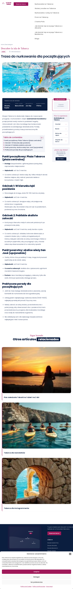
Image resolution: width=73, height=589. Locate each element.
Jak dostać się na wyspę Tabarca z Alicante (48, 27)
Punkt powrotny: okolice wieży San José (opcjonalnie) (24, 147)
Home (2, 44)
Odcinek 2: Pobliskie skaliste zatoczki (18, 145)
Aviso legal (49, 586)
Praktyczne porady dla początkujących (19, 150)
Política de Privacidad (39, 586)
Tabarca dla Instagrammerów (16, 508)
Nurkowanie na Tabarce (44, 4)
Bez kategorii (9, 44)
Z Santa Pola (39, 22)
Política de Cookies (26, 586)
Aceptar (36, 572)
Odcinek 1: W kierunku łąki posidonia (17, 143)
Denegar (36, 577)
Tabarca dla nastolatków (14, 453)
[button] (70, 554)
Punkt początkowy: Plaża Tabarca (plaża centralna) (22, 140)
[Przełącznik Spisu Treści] (41, 137)
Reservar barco (54, 533)
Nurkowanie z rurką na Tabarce (47, 13)
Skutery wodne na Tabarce (45, 8)
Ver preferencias (37, 582)
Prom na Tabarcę (41, 17)
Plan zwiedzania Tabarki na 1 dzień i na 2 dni (21, 397)
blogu (37, 39)
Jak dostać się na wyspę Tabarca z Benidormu (48, 33)
